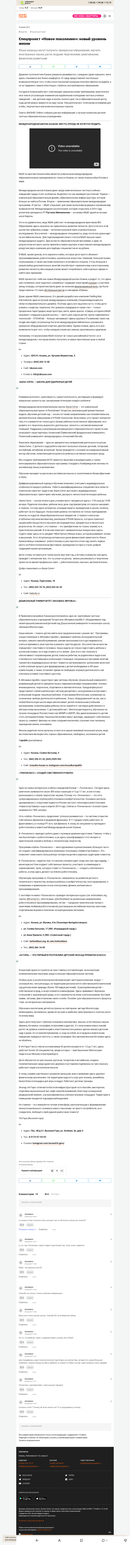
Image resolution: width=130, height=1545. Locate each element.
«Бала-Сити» (71, 406)
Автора (55, 1194)
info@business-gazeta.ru (29, 1466)
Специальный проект (38, 32)
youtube (26, 1483)
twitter (71, 1475)
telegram (26, 1479)
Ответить (43, 1229)
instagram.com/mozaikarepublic (65, 765)
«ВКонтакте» (33, 899)
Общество (23, 32)
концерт (92, 282)
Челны (21, 8)
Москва (34, 8)
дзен (70, 1479)
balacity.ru (35, 593)
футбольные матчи (54, 290)
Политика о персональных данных (31, 1521)
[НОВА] (86, 16)
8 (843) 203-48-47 (57, 1463)
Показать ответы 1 (27, 1229)
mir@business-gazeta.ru (59, 1466)
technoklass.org (38, 941)
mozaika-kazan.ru (39, 765)
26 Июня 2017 (24, 27)
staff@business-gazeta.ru (90, 1463)
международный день (86, 286)
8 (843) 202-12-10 (26, 1463)
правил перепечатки (44, 1530)
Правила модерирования (29, 1440)
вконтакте (27, 1475)
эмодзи (30, 1225)
